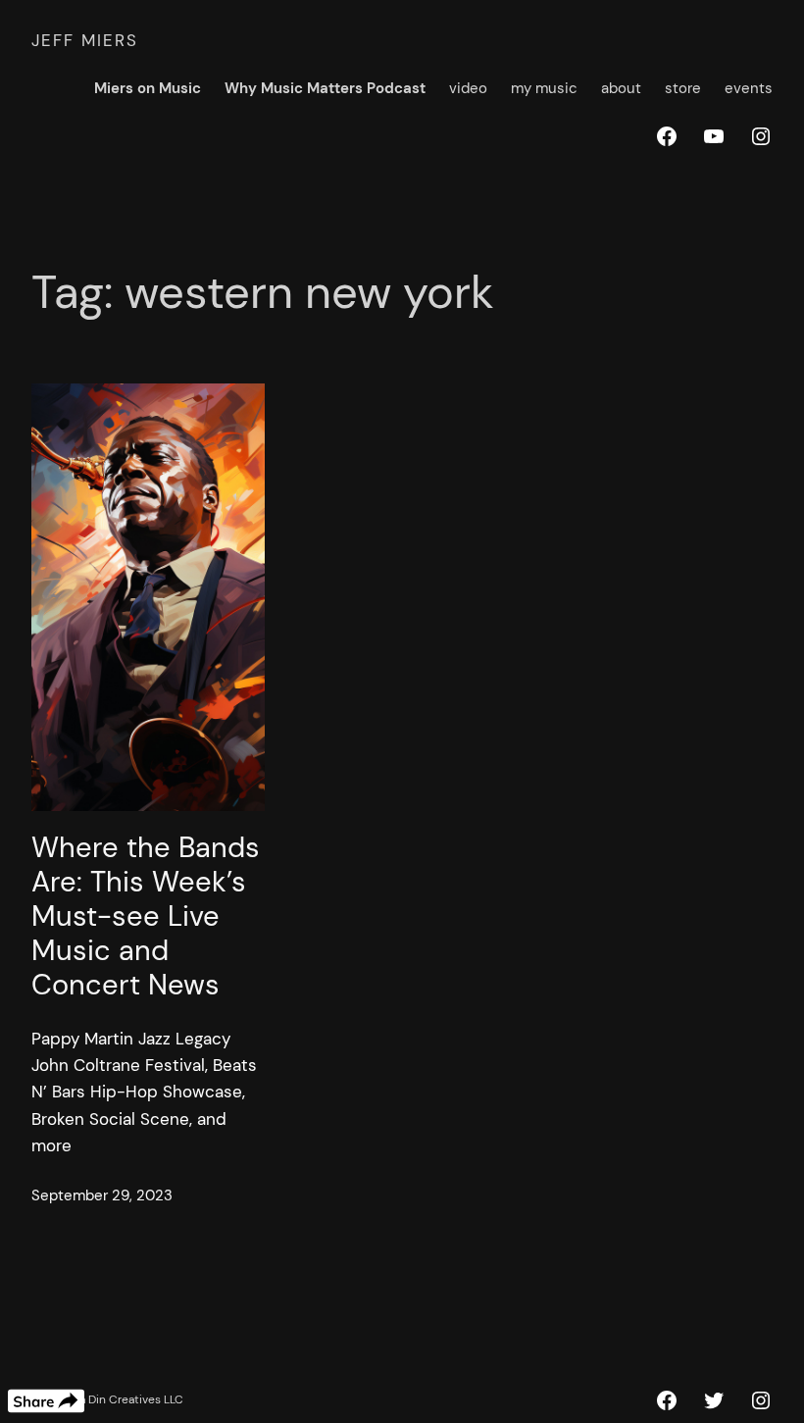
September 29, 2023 (102, 1195)
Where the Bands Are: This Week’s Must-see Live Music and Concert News (145, 916)
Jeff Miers (84, 40)
